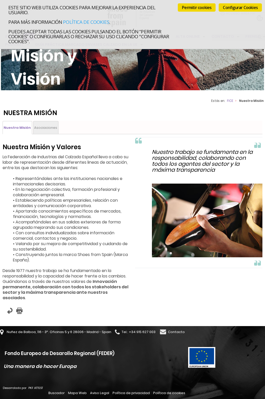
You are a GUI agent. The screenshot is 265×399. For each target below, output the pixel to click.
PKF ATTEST (35, 388)
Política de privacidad (131, 392)
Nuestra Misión (17, 127)
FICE (230, 101)
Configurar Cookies (240, 7)
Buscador (56, 392)
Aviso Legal (99, 392)
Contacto (176, 331)
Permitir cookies (196, 7)
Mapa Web (77, 392)
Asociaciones (45, 127)
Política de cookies (86, 22)
